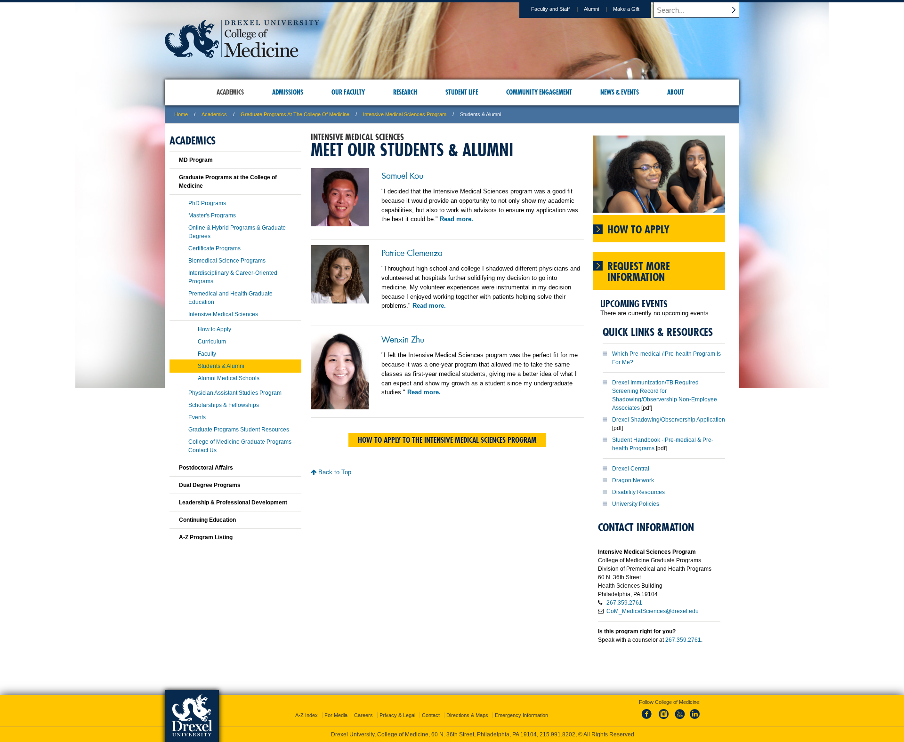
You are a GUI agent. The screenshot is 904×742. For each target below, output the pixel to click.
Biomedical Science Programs (227, 260)
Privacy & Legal (397, 715)
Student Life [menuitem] (461, 92)
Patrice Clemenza (412, 252)
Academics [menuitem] (230, 92)
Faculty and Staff (550, 9)
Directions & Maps (467, 715)
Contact (431, 715)
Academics (214, 114)
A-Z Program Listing (206, 537)
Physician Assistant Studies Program (235, 393)
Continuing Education (207, 520)
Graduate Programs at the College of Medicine (295, 114)
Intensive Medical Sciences (223, 314)
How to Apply (214, 329)
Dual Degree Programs (210, 485)
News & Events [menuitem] (619, 92)
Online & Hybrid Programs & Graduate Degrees (237, 231)
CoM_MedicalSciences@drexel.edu (652, 611)
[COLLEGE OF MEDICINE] (242, 54)
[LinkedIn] (695, 719)
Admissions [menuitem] (287, 92)
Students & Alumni (221, 366)
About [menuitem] (675, 92)
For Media (335, 715)
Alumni (591, 9)
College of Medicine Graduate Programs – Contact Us (242, 446)
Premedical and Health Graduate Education (230, 297)
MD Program (196, 160)
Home (181, 114)
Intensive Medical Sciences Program (404, 114)
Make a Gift (626, 9)
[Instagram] (664, 719)
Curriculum (212, 341)
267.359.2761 (624, 602)
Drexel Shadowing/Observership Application (668, 419)
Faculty (207, 354)
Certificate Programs (214, 248)
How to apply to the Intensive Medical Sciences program (447, 440)
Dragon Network (633, 480)
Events (197, 417)
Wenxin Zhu (402, 339)
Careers (363, 715)
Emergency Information (521, 715)
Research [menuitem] (405, 92)
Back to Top (333, 472)
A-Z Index (306, 715)
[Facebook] (648, 719)
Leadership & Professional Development (233, 502)
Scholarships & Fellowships (223, 405)
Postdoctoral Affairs (206, 467)
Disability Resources (638, 492)
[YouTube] (679, 719)
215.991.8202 (557, 734)
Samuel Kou (402, 175)
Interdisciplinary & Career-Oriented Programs (232, 277)
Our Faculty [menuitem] (348, 92)
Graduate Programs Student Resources (238, 429)
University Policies (635, 504)
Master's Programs (212, 215)
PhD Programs (207, 203)
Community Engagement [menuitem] (539, 92)
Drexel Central (630, 468)
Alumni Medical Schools (228, 378)
